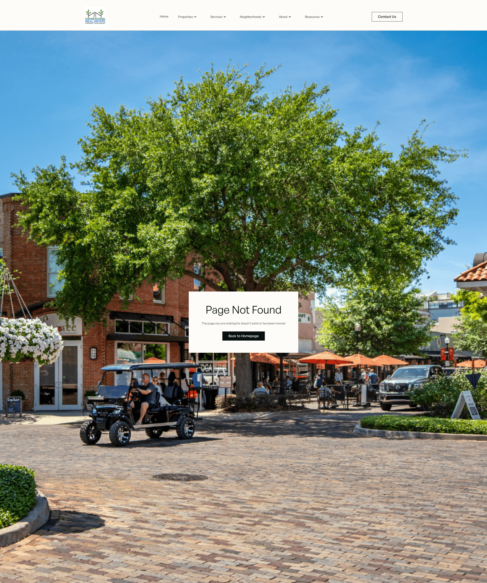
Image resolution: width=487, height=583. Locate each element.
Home (164, 16)
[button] (187, 17)
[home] (96, 16)
